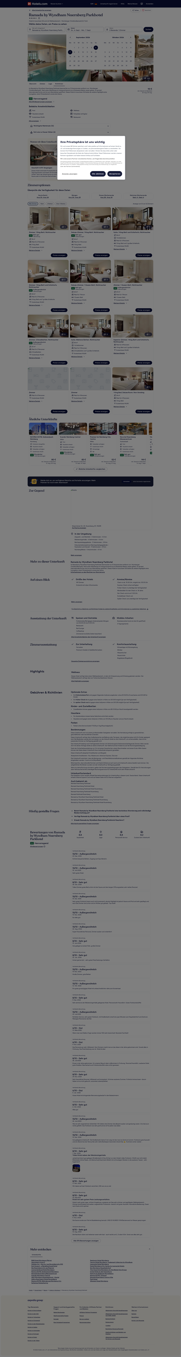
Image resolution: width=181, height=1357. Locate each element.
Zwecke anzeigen (69, 174)
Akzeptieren (114, 174)
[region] (91, 158)
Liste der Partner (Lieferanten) (70, 166)
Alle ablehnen (98, 174)
